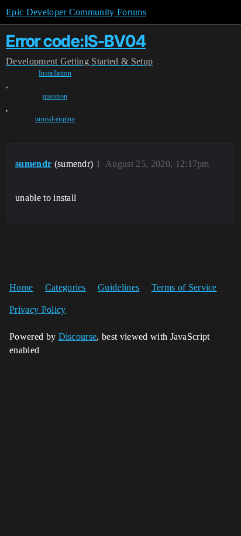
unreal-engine (55, 119)
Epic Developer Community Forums (76, 12)
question (55, 96)
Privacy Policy (37, 310)
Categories (65, 287)
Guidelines (118, 287)
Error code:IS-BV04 (76, 41)
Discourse (77, 337)
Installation (55, 73)
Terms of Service (184, 287)
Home (21, 287)
